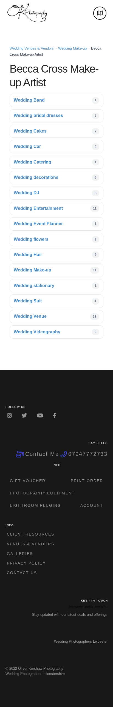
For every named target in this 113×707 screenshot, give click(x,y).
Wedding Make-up (72, 48)
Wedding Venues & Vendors (32, 48)
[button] (99, 13)
